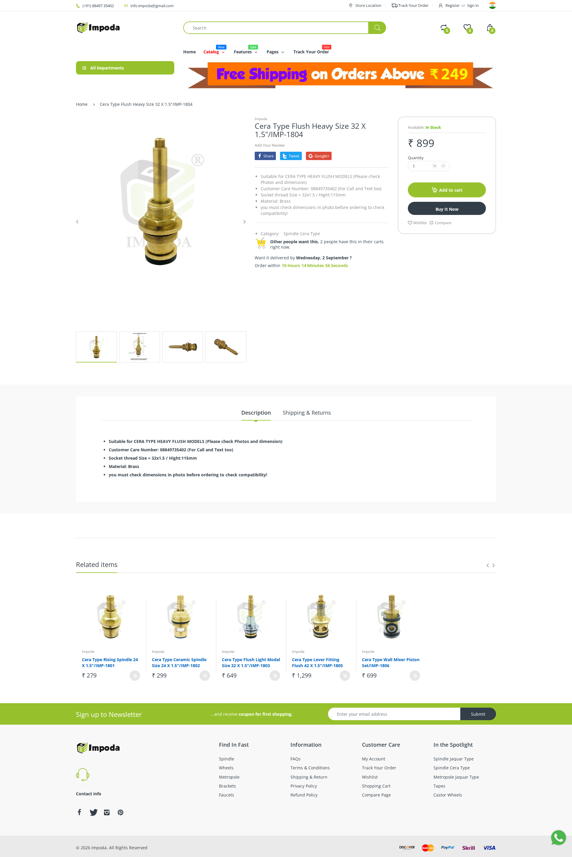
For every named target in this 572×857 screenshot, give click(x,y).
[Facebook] (79, 812)
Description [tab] (256, 412)
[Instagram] (106, 812)
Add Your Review (270, 145)
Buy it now (447, 209)
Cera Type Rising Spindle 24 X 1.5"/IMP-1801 (110, 662)
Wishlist (420, 222)
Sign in (473, 5)
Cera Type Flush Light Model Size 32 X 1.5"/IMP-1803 (251, 662)
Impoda (261, 118)
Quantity (416, 157)
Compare (443, 222)
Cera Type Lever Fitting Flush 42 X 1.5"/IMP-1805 (317, 662)
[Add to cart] (135, 675)
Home (82, 104)
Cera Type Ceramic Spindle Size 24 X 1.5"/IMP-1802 (179, 662)
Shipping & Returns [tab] (307, 412)
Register (452, 5)
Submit (478, 714)
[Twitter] (93, 812)
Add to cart (450, 190)
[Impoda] (98, 27)
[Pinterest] (120, 812)
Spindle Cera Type (302, 233)
